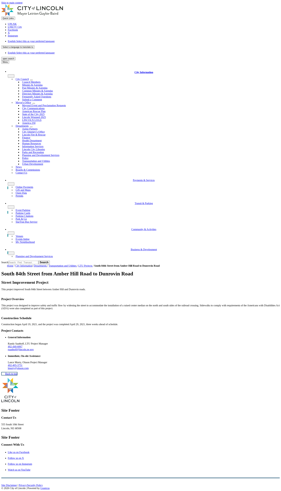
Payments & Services (144, 180)
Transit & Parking (144, 203)
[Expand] (11, 76)
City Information (23, 265)
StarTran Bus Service (26, 221)
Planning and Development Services (40, 155)
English (31, 41)
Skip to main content (11, 2)
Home (10, 265)
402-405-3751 (15, 365)
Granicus (45, 488)
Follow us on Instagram (20, 464)
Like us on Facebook (18, 452)
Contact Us (21, 172)
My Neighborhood (25, 242)
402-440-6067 (15, 346)
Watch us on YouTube (19, 469)
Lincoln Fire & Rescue (34, 134)
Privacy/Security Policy (31, 485)
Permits (19, 195)
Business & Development (144, 249)
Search (4, 262)
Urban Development (32, 164)
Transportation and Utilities (63, 265)
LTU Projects (85, 265)
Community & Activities (143, 229)
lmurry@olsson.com (18, 368)
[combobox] (17, 47)
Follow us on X (16, 458)
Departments (40, 265)
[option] (144, 41)
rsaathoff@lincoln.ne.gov (21, 349)
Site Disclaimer (9, 485)
